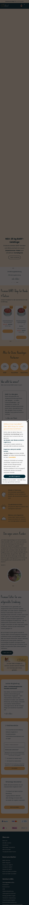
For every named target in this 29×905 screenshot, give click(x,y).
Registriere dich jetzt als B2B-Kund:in (12, 450)
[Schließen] (27, 420)
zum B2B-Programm (14, 476)
